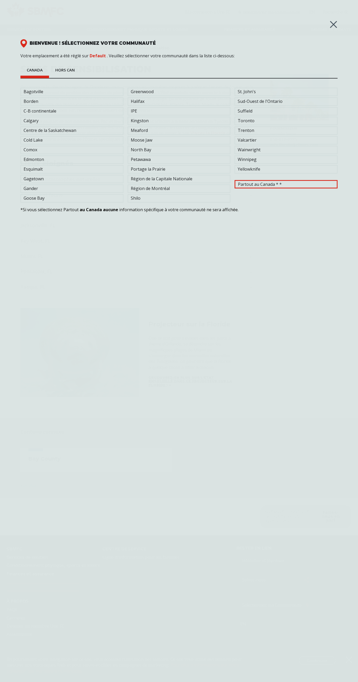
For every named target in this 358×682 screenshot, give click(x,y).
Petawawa (141, 159)
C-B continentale (40, 111)
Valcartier (247, 140)
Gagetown (34, 179)
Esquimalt (33, 169)
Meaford (139, 130)
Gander (31, 188)
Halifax (137, 101)
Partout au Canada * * (260, 184)
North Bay (141, 150)
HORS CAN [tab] (65, 69)
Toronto (246, 121)
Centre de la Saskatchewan (50, 130)
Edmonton (34, 159)
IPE (134, 111)
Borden (31, 101)
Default (98, 56)
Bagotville (33, 91)
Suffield (245, 111)
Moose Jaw (141, 140)
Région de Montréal (150, 188)
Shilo (135, 198)
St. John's (247, 91)
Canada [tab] (35, 69)
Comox (30, 150)
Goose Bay (34, 198)
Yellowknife (249, 169)
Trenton (246, 130)
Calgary (31, 121)
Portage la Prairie (148, 169)
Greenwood (142, 91)
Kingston (140, 121)
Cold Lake (33, 140)
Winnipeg (247, 159)
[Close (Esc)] (333, 24)
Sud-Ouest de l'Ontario (260, 101)
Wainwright (249, 150)
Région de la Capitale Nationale (161, 179)
